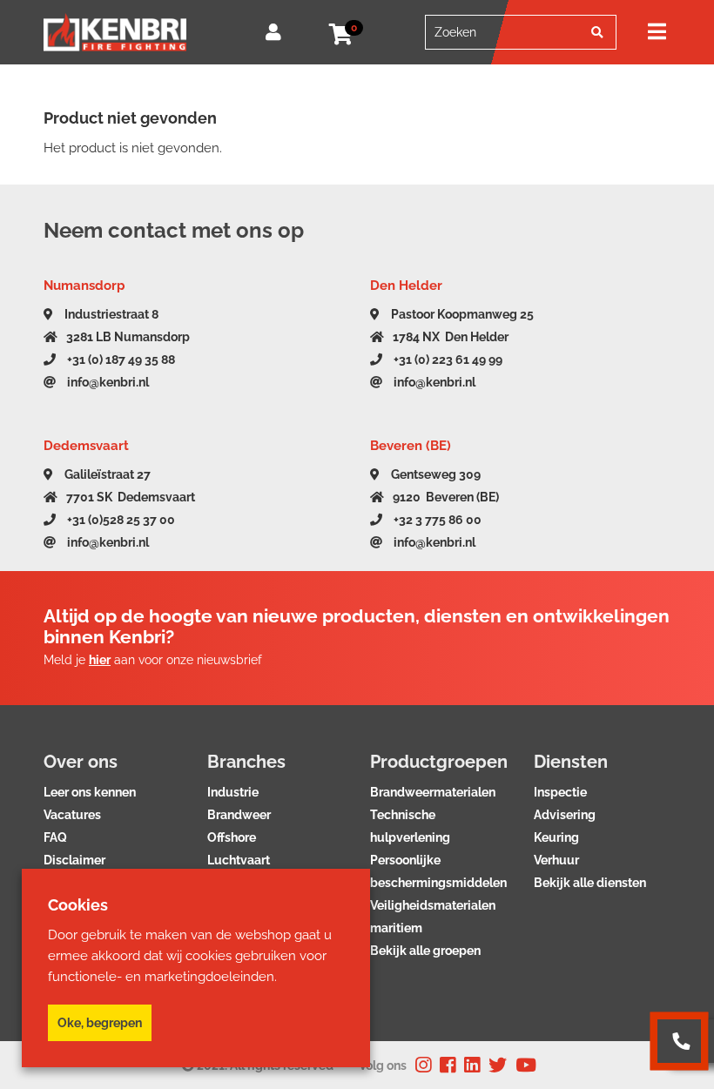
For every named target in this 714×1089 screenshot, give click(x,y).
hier (100, 660)
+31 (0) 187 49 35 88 (119, 359)
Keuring (556, 837)
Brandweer (239, 815)
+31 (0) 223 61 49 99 (446, 359)
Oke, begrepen (99, 1023)
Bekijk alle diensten (590, 883)
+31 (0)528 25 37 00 (119, 520)
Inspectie (560, 792)
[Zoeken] (597, 32)
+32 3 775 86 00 (436, 520)
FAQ (55, 837)
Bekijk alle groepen (425, 951)
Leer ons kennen (90, 792)
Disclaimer (74, 860)
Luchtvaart (238, 860)
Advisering (565, 815)
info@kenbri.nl (106, 382)
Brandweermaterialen (432, 792)
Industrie (233, 792)
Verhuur (556, 860)
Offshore (231, 837)
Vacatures (72, 815)
